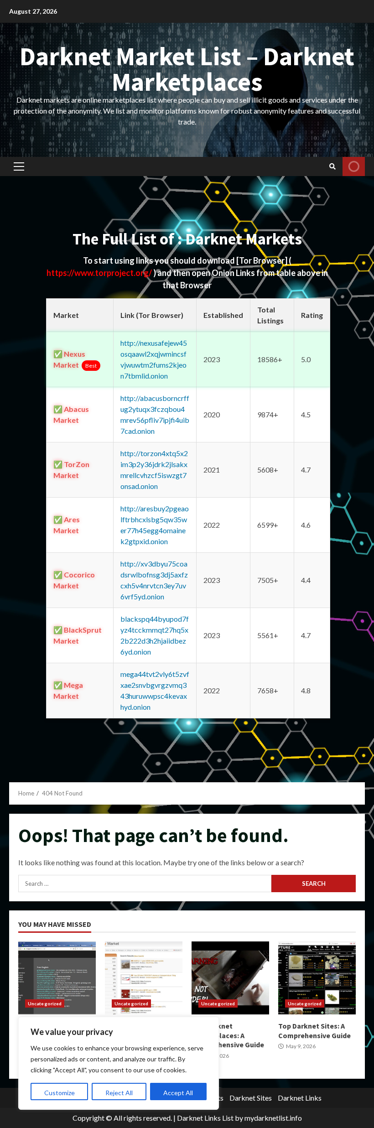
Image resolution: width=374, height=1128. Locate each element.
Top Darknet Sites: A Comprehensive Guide (317, 977)
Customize (59, 1093)
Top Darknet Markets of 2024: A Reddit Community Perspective (143, 977)
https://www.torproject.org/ (100, 273)
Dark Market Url (57, 977)
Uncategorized (45, 1003)
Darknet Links (300, 1097)
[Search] (332, 166)
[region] (118, 1063)
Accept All (178, 1093)
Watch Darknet (354, 166)
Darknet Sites (250, 1097)
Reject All (119, 1093)
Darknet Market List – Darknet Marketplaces (187, 69)
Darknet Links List (205, 1117)
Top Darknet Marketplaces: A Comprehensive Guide (230, 977)
